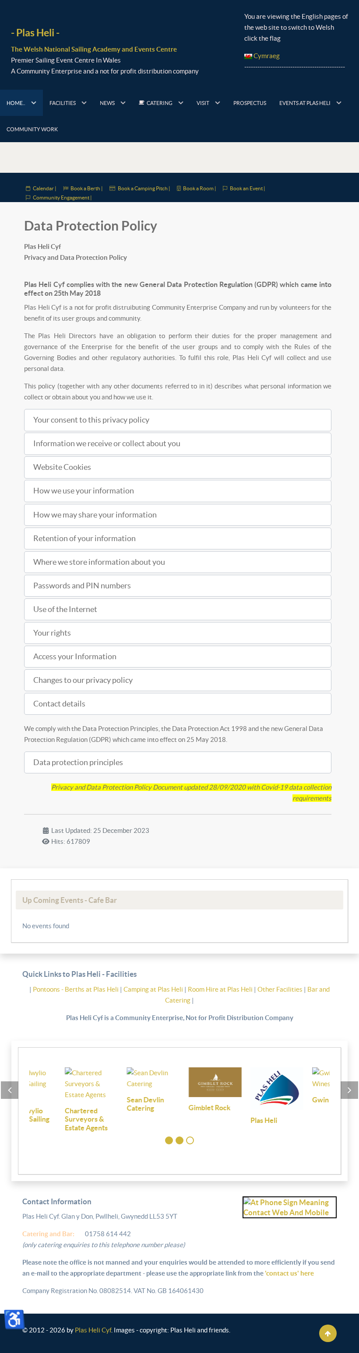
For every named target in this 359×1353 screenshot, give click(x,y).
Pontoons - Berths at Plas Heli (76, 989)
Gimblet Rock (174, 1108)
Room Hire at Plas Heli (221, 989)
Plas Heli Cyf (93, 1330)
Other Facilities (280, 989)
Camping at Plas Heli (153, 989)
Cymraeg (266, 55)
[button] (177, 420)
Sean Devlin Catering (109, 1104)
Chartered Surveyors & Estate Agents (50, 1119)
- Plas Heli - (35, 32)
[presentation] (9, 1090)
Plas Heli (228, 1120)
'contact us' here (289, 1273)
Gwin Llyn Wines (303, 1100)
